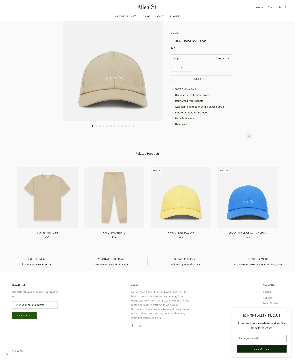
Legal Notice (270, 303)
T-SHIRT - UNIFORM (47, 232)
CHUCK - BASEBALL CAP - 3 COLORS (248, 232)
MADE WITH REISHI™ (125, 16)
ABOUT (160, 16)
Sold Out (201, 79)
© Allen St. (17, 351)
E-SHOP (146, 16)
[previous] (9, 199)
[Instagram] (140, 325)
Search (271, 7)
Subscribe (261, 348)
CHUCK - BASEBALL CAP (181, 232)
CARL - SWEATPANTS (114, 232)
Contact (267, 297)
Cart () (283, 7)
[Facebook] (132, 325)
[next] (285, 199)
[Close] (287, 311)
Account (260, 7)
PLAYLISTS (175, 16)
